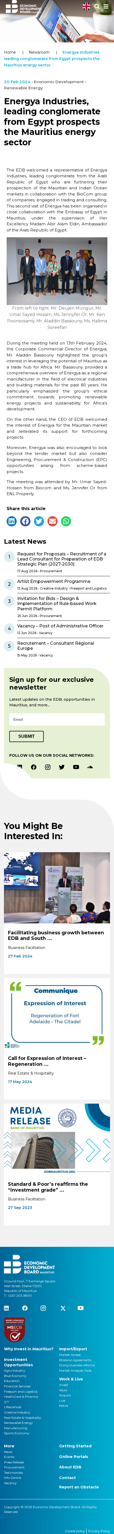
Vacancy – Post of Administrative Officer (60, 625)
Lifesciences (12, 1407)
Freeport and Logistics (20, 1391)
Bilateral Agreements (75, 1360)
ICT (6, 1402)
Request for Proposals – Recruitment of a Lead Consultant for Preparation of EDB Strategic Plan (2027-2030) (61, 559)
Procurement (14, 1467)
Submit (26, 736)
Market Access (70, 1355)
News (8, 1452)
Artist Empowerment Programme (53, 581)
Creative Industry (17, 1412)
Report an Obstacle (79, 1487)
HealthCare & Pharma (21, 1397)
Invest (63, 1385)
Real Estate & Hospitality (22, 1418)
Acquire (65, 1395)
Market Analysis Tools (75, 1370)
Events (9, 1457)
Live (62, 1401)
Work (63, 1390)
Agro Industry (14, 1370)
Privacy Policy (99, 1531)
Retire (63, 1406)
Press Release (14, 1462)
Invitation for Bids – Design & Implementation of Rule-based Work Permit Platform (57, 603)
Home (10, 52)
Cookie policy (75, 1531)
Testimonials (13, 1473)
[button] (12, 521)
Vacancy (10, 1483)
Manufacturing (15, 1428)
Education (12, 1381)
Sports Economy (16, 1433)
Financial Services (17, 1386)
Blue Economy (15, 1376)
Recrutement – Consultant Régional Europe (55, 646)
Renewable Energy (18, 1423)
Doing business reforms (77, 1365)
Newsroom (39, 52)
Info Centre (12, 1478)
